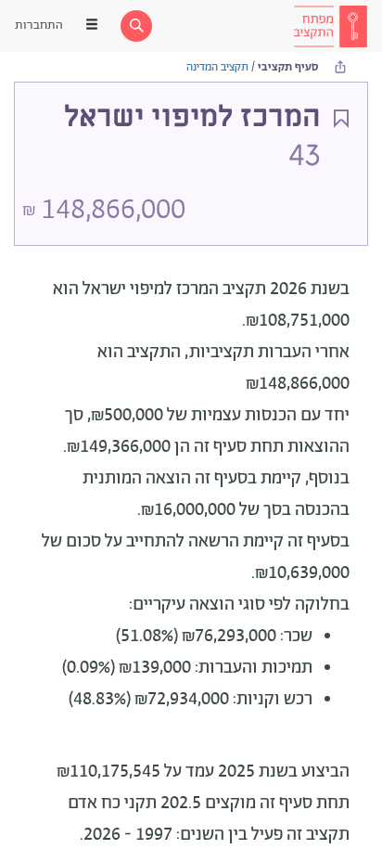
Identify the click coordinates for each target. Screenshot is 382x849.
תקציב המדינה (217, 67)
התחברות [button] (39, 25)
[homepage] (330, 26)
